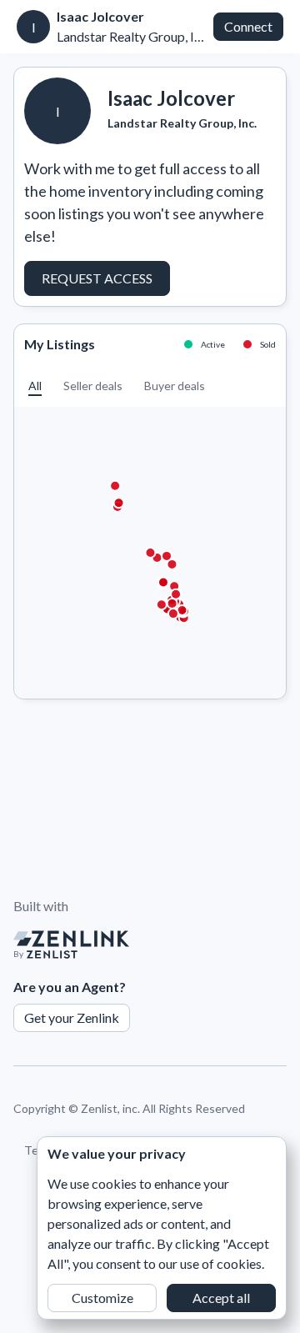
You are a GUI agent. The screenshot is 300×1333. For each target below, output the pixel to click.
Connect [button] (248, 26)
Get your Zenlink (71, 1017)
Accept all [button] (221, 1297)
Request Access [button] (97, 278)
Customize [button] (102, 1297)
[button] (35, 385)
